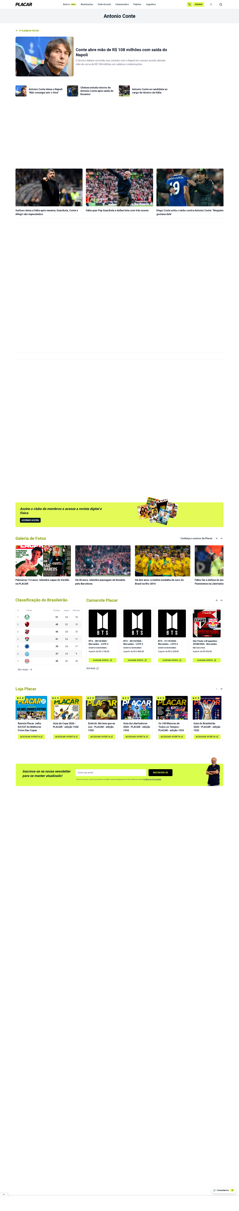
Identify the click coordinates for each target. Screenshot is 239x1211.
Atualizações (87, 4)
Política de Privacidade (152, 779)
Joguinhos (151, 4)
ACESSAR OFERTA (101, 660)
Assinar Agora (30, 520)
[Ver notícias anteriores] (217, 538)
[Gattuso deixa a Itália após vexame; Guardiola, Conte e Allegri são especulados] (49, 187)
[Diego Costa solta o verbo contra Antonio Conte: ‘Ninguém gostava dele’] (190, 187)
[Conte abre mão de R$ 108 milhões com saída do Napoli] (44, 56)
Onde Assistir (104, 4)
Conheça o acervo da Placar (196, 538)
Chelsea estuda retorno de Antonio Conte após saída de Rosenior (96, 91)
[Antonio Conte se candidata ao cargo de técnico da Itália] (124, 90)
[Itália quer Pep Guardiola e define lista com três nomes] (119, 187)
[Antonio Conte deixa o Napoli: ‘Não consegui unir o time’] (21, 90)
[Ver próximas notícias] (221, 538)
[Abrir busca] (221, 4)
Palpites (137, 4)
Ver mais (91, 668)
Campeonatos (122, 4)
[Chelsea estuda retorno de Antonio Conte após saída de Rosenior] (72, 90)
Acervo (69, 4)
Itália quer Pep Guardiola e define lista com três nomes (117, 210)
